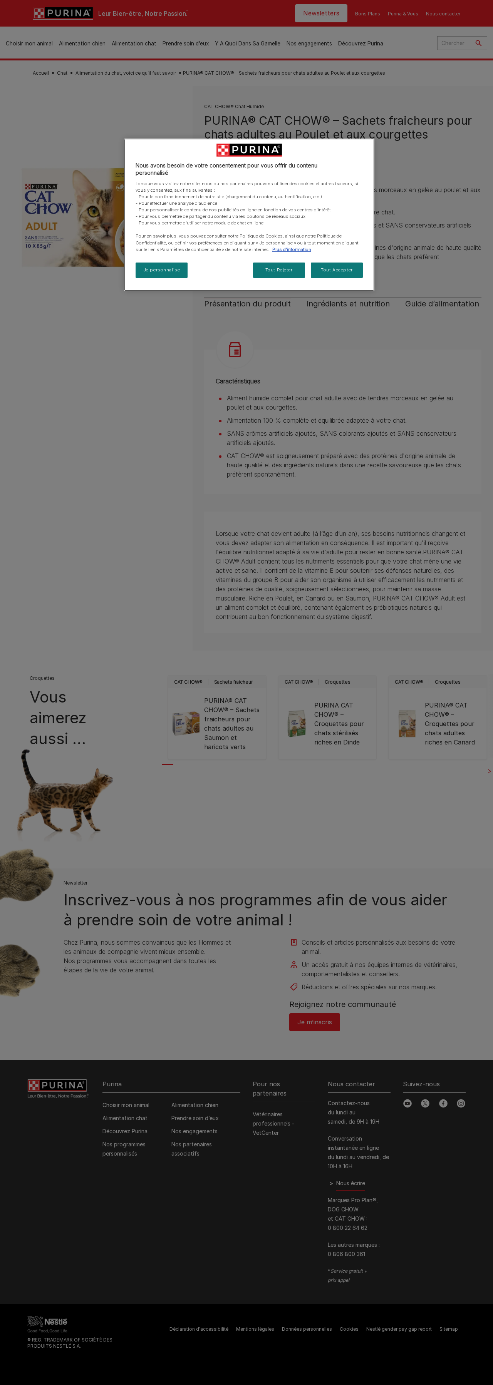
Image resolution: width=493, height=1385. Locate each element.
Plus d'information (291, 249)
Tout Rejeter (279, 270)
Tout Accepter (336, 270)
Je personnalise (161, 270)
